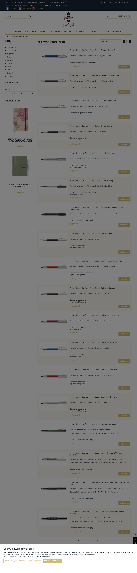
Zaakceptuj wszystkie (52, 561)
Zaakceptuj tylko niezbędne (15, 561)
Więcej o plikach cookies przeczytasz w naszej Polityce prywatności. (27, 556)
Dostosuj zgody (35, 561)
